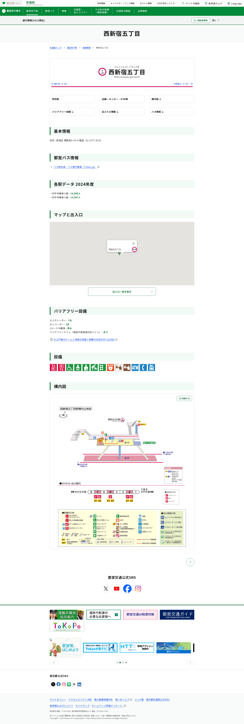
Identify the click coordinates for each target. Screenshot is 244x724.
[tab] (117, 662)
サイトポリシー (58, 699)
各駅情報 (86, 47)
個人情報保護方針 (103, 699)
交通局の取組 (123, 11)
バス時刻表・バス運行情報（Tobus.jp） (75, 167)
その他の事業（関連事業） (102, 11)
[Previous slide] (54, 662)
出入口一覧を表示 (122, 291)
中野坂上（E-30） (182, 83)
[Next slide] (190, 662)
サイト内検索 (193, 3)
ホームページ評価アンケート (107, 705)
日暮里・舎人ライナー (81, 11)
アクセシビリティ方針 (80, 699)
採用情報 (101, 3)
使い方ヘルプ (122, 699)
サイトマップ (82, 705)
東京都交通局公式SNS (158, 699)
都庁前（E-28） (61, 83)
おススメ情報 (146, 3)
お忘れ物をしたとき (166, 3)
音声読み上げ (215, 3)
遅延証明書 (202, 20)
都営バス (50, 11)
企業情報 (142, 11)
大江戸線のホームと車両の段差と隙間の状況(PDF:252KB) (84, 339)
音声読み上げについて (61, 705)
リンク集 (139, 699)
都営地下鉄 (32, 11)
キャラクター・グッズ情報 (122, 3)
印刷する (186, 398)
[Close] (133, 243)
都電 (64, 11)
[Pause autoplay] (126, 662)
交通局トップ (56, 47)
